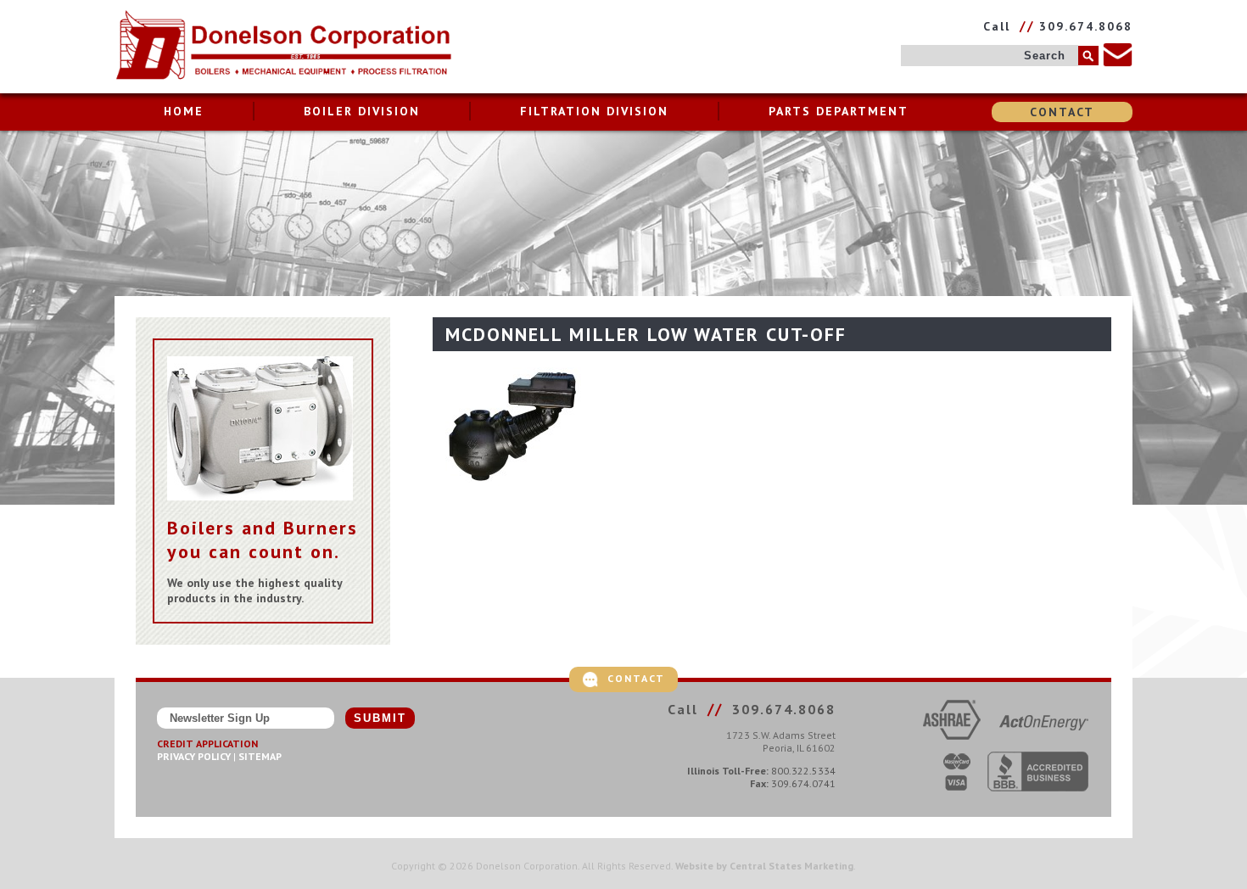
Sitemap (260, 756)
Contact (1062, 112)
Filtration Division (594, 111)
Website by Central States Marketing (764, 865)
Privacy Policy (194, 756)
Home (184, 111)
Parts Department (839, 111)
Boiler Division (362, 111)
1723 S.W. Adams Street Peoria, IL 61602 (781, 741)
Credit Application (207, 743)
